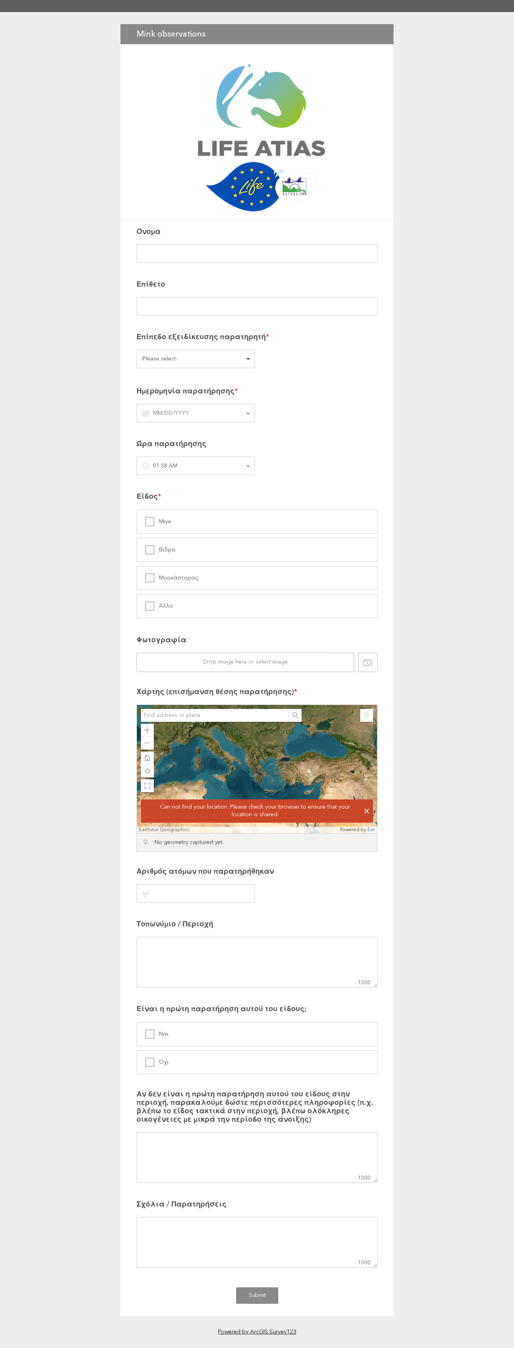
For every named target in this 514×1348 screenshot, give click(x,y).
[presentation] (257, 654)
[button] (147, 730)
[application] (257, 769)
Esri (371, 830)
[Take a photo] (367, 662)
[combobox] (215, 715)
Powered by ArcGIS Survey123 (257, 1332)
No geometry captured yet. (189, 842)
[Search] (295, 715)
